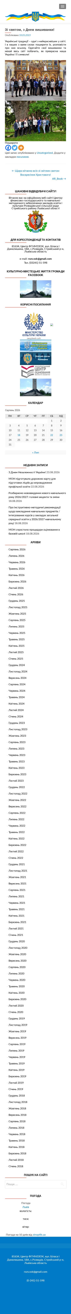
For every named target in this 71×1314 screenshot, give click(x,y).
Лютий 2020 (16, 1005)
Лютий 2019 (16, 1083)
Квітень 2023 (16, 768)
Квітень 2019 (16, 1070)
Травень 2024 (17, 697)
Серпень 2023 (17, 742)
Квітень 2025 (16, 646)
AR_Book (59, 178)
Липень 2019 (16, 1050)
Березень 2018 (17, 1153)
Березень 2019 (17, 1076)
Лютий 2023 (16, 781)
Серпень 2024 (17, 684)
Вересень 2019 (17, 1038)
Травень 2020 (17, 986)
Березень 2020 (17, 999)
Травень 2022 (17, 832)
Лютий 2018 (16, 1160)
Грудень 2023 (17, 723)
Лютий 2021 (16, 928)
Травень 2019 (17, 1063)
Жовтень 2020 (17, 954)
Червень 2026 (17, 562)
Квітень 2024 (16, 703)
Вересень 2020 (17, 960)
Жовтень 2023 (17, 736)
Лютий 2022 (16, 851)
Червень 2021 (17, 903)
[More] (21, 148)
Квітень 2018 (16, 1147)
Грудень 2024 (17, 665)
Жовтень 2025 (17, 613)
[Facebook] (8, 148)
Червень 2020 (17, 980)
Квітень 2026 (16, 575)
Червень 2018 (17, 1134)
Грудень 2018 (17, 1095)
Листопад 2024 (18, 671)
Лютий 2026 (16, 588)
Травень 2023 (17, 761)
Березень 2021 (17, 922)
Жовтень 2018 (17, 1108)
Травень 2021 (17, 909)
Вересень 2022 (17, 806)
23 (61, 435)
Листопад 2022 (18, 793)
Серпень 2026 (17, 549)
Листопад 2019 (18, 1025)
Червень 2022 (17, 825)
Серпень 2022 (17, 813)
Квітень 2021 (16, 915)
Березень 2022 (17, 845)
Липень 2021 (16, 896)
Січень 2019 (16, 1089)
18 (19, 435)
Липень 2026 (16, 556)
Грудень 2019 (17, 1018)
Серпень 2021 (17, 890)
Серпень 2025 (17, 620)
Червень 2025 (17, 633)
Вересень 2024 (17, 678)
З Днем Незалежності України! (27, 472)
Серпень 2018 (17, 1121)
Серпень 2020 (17, 967)
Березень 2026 (17, 581)
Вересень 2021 (17, 883)
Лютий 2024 (16, 710)
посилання (23, 157)
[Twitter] (15, 148)
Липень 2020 (16, 973)
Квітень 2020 (16, 993)
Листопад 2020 (18, 948)
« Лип (35, 452)
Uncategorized (45, 153)
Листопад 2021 (18, 870)
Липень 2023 (16, 748)
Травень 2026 (17, 568)
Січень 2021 (16, 935)
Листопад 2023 (18, 729)
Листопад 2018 (18, 1102)
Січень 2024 (16, 716)
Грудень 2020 (17, 941)
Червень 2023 (17, 755)
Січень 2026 (16, 594)
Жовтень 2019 (17, 1031)
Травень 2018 (17, 1140)
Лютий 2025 (16, 652)
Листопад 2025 (18, 607)
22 (51, 435)
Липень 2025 (16, 626)
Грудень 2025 (17, 601)
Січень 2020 (16, 1012)
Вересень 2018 (17, 1115)
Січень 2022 (16, 858)
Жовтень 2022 (17, 800)
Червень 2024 (17, 691)
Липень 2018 (16, 1127)
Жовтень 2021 (17, 877)
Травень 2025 (17, 639)
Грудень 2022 (17, 787)
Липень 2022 (16, 819)
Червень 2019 (17, 1057)
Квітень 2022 (16, 838)
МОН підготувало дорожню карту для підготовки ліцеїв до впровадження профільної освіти (32, 482)
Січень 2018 (16, 1166)
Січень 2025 (16, 658)
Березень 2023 (17, 774)
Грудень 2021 (17, 864)
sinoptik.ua (39, 1234)
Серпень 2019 (17, 1044)
